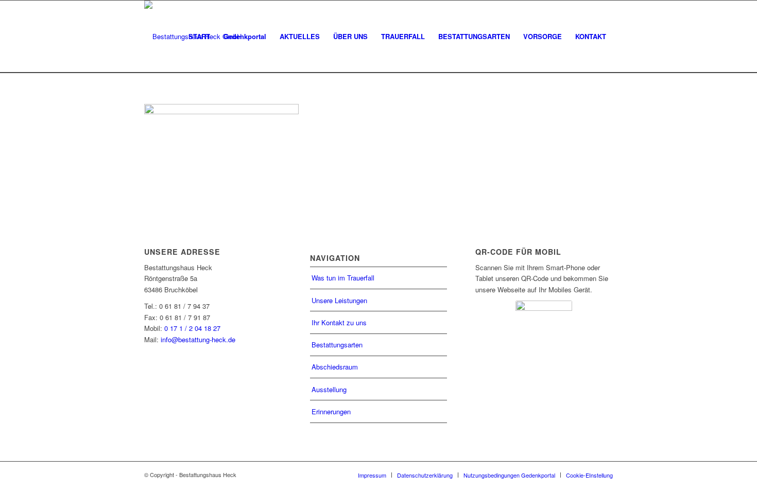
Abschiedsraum (335, 367)
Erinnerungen (331, 411)
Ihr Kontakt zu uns (339, 322)
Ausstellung (329, 389)
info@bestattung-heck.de (198, 339)
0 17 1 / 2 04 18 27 (192, 328)
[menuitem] (199, 37)
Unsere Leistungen (339, 300)
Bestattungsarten (337, 344)
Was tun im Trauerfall (343, 278)
